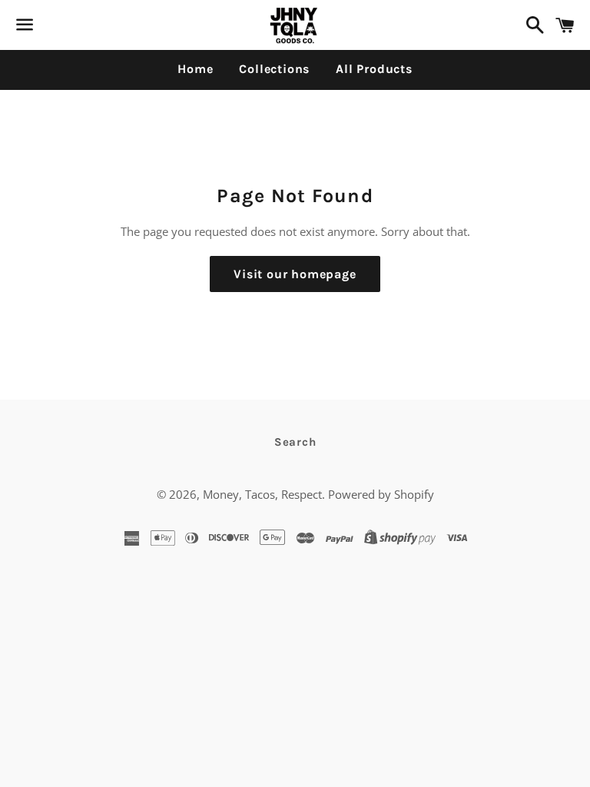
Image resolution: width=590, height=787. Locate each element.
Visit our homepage (295, 274)
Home (195, 68)
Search (295, 442)
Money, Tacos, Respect (262, 494)
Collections (274, 68)
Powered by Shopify (381, 494)
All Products (374, 68)
